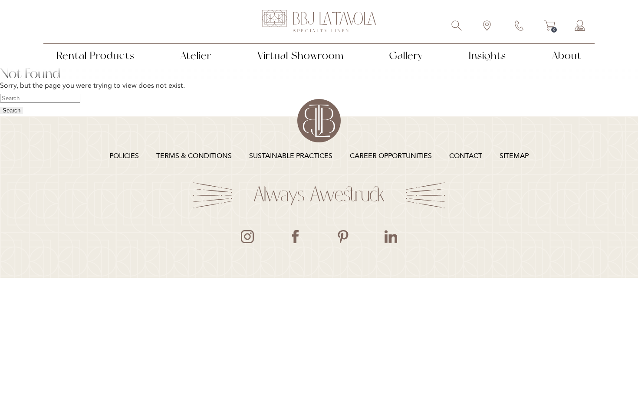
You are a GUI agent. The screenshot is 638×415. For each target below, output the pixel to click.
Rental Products (95, 55)
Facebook (295, 236)
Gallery (406, 55)
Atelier (196, 55)
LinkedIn (390, 236)
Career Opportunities (391, 156)
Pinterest (342, 236)
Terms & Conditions (194, 156)
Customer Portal (580, 26)
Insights (487, 55)
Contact (519, 26)
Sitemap (514, 156)
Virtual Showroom (300, 55)
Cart (549, 27)
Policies (124, 156)
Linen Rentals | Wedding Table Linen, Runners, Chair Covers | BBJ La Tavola (319, 22)
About (567, 55)
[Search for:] (40, 97)
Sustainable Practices (290, 156)
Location (487, 26)
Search (457, 26)
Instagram (247, 236)
